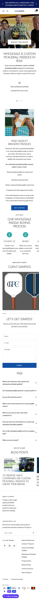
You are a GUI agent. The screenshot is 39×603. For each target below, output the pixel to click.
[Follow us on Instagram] (9, 545)
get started (19, 208)
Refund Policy (26, 565)
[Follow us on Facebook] (4, 545)
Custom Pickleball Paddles (28, 549)
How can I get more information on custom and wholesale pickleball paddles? (18, 423)
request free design (19, 42)
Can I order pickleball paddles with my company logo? (18, 432)
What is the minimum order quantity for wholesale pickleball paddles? (15, 383)
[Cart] (35, 11)
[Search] (7, 11)
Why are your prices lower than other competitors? (15, 414)
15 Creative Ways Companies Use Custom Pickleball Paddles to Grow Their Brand (16, 480)
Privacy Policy (26, 561)
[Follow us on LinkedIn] (14, 545)
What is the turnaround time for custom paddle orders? (18, 405)
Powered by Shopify (17, 579)
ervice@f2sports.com (10, 248)
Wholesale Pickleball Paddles (29, 555)
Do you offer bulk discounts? (12, 397)
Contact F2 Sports (28, 544)
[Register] (33, 533)
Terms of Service (27, 569)
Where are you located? (10, 440)
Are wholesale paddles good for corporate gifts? (18, 390)
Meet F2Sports (27, 572)
